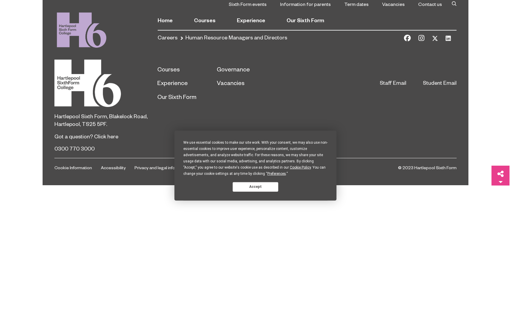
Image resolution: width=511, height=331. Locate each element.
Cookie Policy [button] (300, 167)
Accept (255, 187)
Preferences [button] (276, 173)
